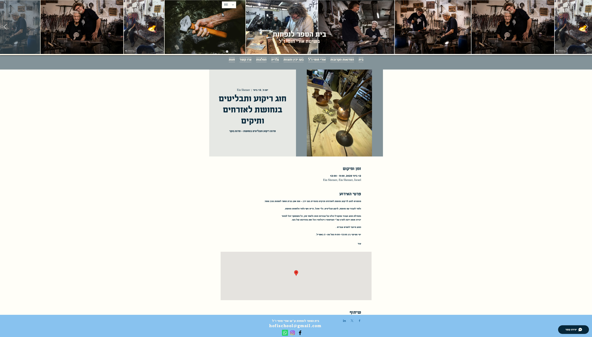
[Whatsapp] (285, 333)
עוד (359, 243)
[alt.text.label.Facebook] (300, 333)
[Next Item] (586, 27)
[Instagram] (293, 333)
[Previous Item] (5, 27)
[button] (226, 51)
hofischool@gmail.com (295, 325)
